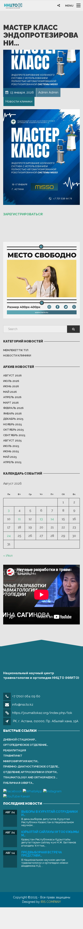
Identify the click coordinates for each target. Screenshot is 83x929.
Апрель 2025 (12, 462)
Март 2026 (11, 402)
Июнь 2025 (11, 451)
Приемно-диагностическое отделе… (31, 766)
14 (52, 519)
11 (19, 519)
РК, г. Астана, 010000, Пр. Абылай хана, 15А (45, 721)
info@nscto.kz (22, 704)
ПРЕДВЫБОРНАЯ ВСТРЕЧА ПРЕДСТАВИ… (41, 854)
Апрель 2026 (12, 397)
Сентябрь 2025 (14, 435)
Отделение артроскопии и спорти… (30, 772)
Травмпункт (12, 755)
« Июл (8, 555)
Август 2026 (12, 375)
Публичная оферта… (18, 782)
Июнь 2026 (11, 386)
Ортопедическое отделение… (25, 744)
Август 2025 (12, 440)
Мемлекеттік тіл (15, 350)
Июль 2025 (11, 446)
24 (9, 536)
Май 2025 (10, 456)
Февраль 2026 (13, 408)
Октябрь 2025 (13, 429)
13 (41, 519)
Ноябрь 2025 (12, 424)
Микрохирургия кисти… (21, 761)
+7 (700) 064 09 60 (26, 696)
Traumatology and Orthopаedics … (30, 777)
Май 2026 (10, 391)
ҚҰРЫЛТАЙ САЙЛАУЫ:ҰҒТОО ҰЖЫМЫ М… (50, 833)
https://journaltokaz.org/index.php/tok (42, 713)
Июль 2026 (11, 381)
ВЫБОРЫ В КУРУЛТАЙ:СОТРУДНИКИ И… (49, 813)
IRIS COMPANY (51, 901)
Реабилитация (14, 750)
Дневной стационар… (19, 739)
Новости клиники (17, 355)
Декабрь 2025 (13, 418)
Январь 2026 (12, 413)
